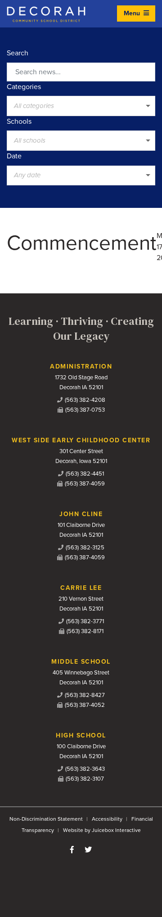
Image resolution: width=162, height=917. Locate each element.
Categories (24, 86)
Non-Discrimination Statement (46, 819)
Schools (19, 121)
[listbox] (81, 106)
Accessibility (107, 819)
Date (14, 156)
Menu (133, 13)
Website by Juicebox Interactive (102, 830)
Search (17, 53)
